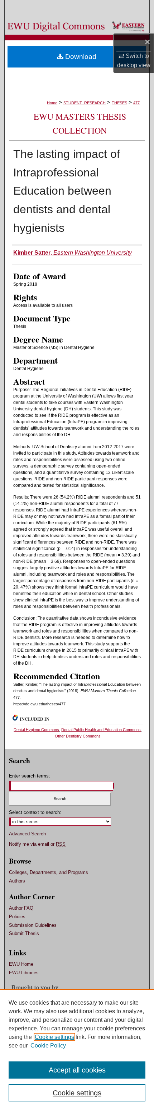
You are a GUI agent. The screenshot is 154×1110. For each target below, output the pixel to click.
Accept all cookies (77, 1070)
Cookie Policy (48, 1045)
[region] (77, 1049)
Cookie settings (54, 1037)
